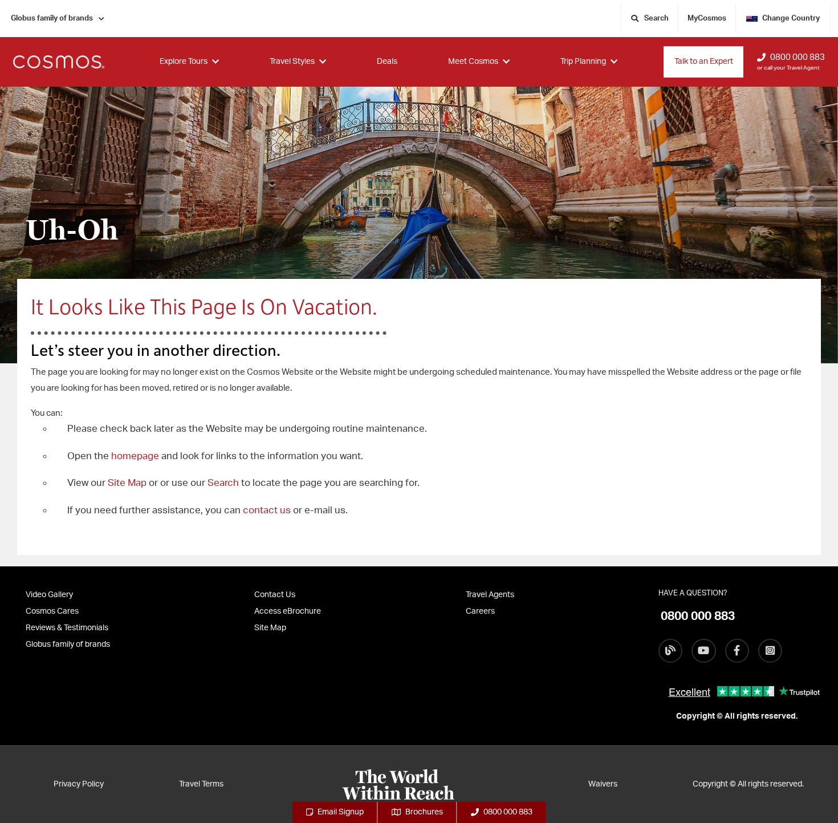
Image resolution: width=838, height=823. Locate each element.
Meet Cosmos (473, 62)
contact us (267, 510)
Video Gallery (49, 595)
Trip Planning (583, 62)
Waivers (602, 784)
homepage (136, 456)
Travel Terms (201, 784)
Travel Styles (292, 62)
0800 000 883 (797, 57)
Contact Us (274, 595)
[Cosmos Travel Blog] (670, 651)
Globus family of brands (52, 18)
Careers (480, 611)
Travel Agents (490, 595)
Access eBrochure (287, 611)
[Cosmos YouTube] (703, 651)
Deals (387, 62)
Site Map (127, 483)
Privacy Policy (79, 784)
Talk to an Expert (703, 62)
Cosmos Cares (52, 611)
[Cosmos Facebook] (737, 651)
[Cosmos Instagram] (770, 651)
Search (224, 483)
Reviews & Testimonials (67, 628)
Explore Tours (184, 62)
